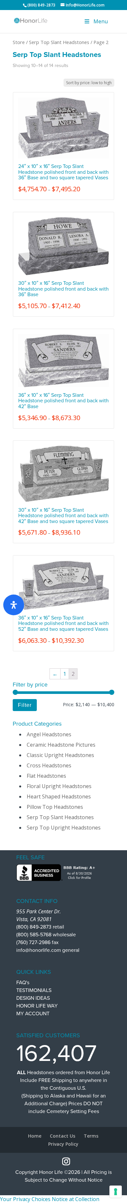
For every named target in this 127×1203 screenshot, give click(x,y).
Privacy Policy (63, 1144)
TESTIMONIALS (33, 990)
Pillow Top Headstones (55, 806)
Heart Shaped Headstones (59, 796)
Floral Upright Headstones (59, 786)
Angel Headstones (49, 734)
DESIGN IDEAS (33, 998)
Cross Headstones (49, 765)
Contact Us (62, 1136)
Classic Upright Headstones (60, 755)
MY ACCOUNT (32, 1013)
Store (19, 42)
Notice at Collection (75, 1199)
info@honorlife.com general (47, 950)
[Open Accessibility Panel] (13, 605)
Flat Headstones (46, 775)
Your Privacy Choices (25, 1199)
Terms (91, 1136)
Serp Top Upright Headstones (64, 827)
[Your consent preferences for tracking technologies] (115, 1192)
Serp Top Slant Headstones (59, 42)
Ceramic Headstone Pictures (61, 744)
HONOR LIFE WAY (37, 1006)
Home (34, 1136)
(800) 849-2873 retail (40, 927)
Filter (25, 705)
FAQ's (22, 982)
